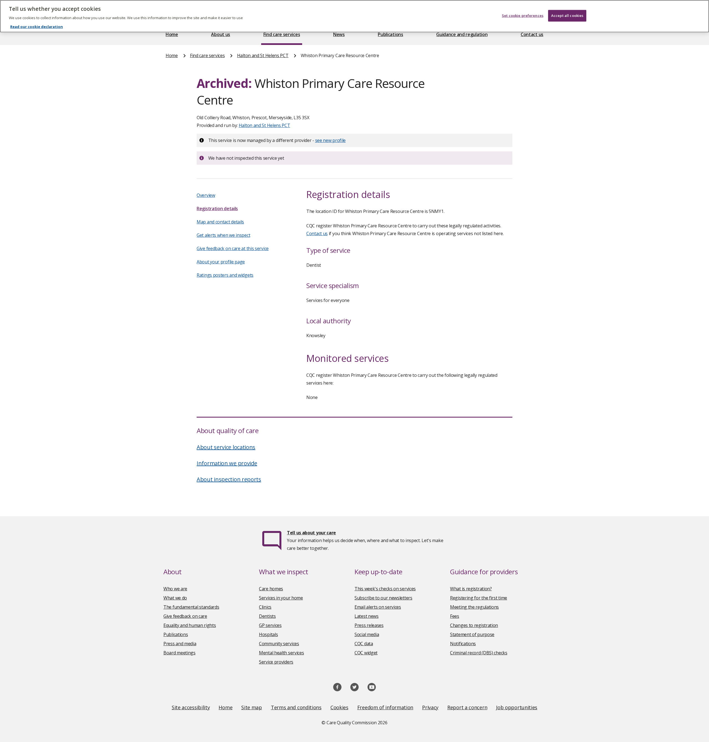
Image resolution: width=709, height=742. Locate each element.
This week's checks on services (385, 589)
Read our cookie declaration (36, 26)
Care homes (271, 589)
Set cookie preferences (522, 15)
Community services (279, 644)
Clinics (265, 607)
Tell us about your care (311, 533)
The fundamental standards (191, 607)
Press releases (369, 625)
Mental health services (281, 653)
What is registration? (471, 589)
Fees (454, 616)
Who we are (175, 589)
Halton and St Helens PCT (263, 55)
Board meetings (179, 653)
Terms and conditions (296, 707)
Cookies (339, 707)
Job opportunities (516, 707)
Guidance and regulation (461, 34)
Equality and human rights (189, 625)
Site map (251, 707)
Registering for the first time (478, 598)
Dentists (267, 616)
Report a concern (467, 707)
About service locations (226, 447)
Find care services (281, 34)
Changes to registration (474, 625)
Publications (390, 34)
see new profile (330, 140)
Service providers (276, 662)
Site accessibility (191, 707)
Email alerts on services (377, 607)
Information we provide (227, 463)
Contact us (532, 34)
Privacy (430, 707)
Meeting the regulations (474, 607)
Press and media (179, 644)
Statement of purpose (472, 634)
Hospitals (268, 634)
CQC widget (365, 653)
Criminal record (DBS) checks (478, 653)
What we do (175, 598)
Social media (366, 634)
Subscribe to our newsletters (383, 598)
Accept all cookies (567, 15)
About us (220, 34)
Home (172, 34)
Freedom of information (385, 707)
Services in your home (281, 598)
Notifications (463, 644)
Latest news (366, 616)
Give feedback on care (185, 616)
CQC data (363, 644)
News (339, 34)
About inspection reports (229, 479)
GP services (270, 625)
